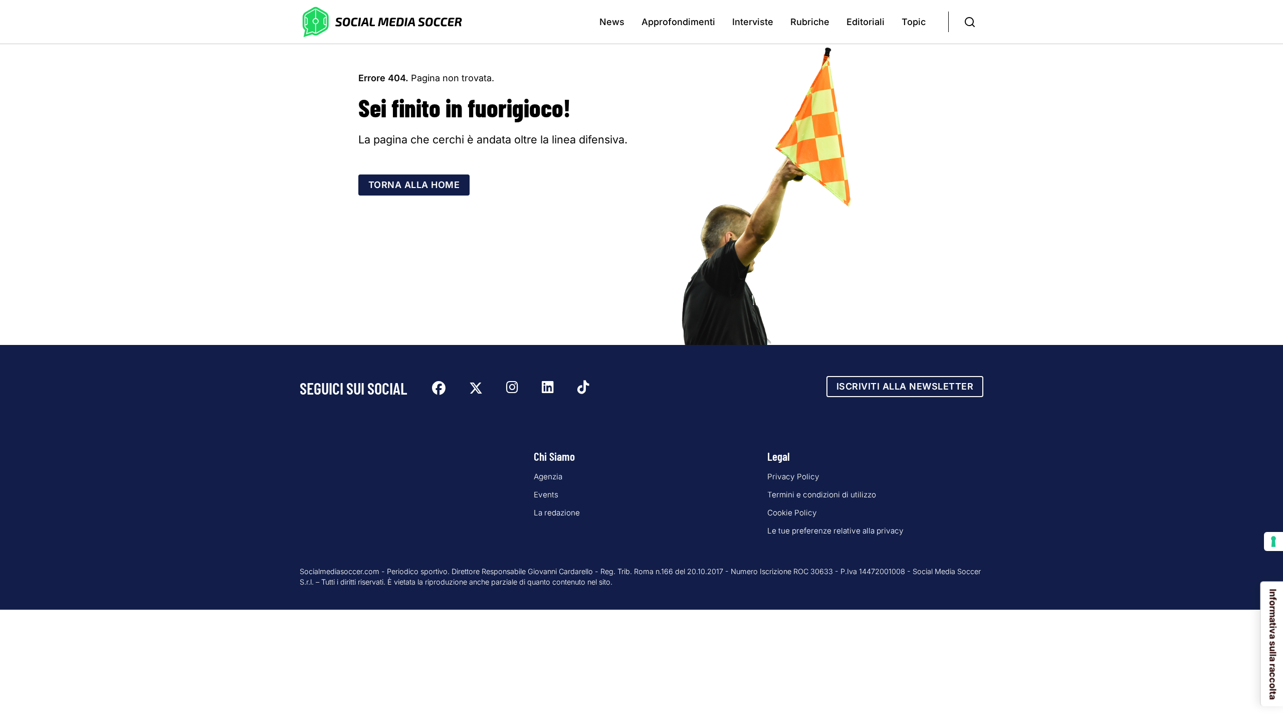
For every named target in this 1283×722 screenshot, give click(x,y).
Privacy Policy (793, 476)
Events (546, 494)
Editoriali (865, 22)
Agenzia (548, 476)
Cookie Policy (792, 512)
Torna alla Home (414, 184)
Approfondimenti (678, 22)
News (611, 22)
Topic (914, 22)
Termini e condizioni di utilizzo (821, 494)
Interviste (752, 22)
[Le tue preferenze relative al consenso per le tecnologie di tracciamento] (1273, 541)
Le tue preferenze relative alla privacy (835, 530)
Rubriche (809, 22)
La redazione (557, 512)
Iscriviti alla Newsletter (905, 386)
